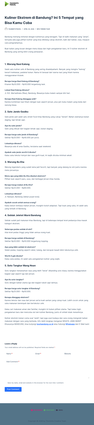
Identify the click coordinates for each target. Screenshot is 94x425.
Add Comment (12, 362)
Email (38, 354)
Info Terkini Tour (43, 29)
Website (67, 354)
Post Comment (13, 389)
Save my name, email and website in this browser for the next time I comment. (36, 383)
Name (9, 354)
